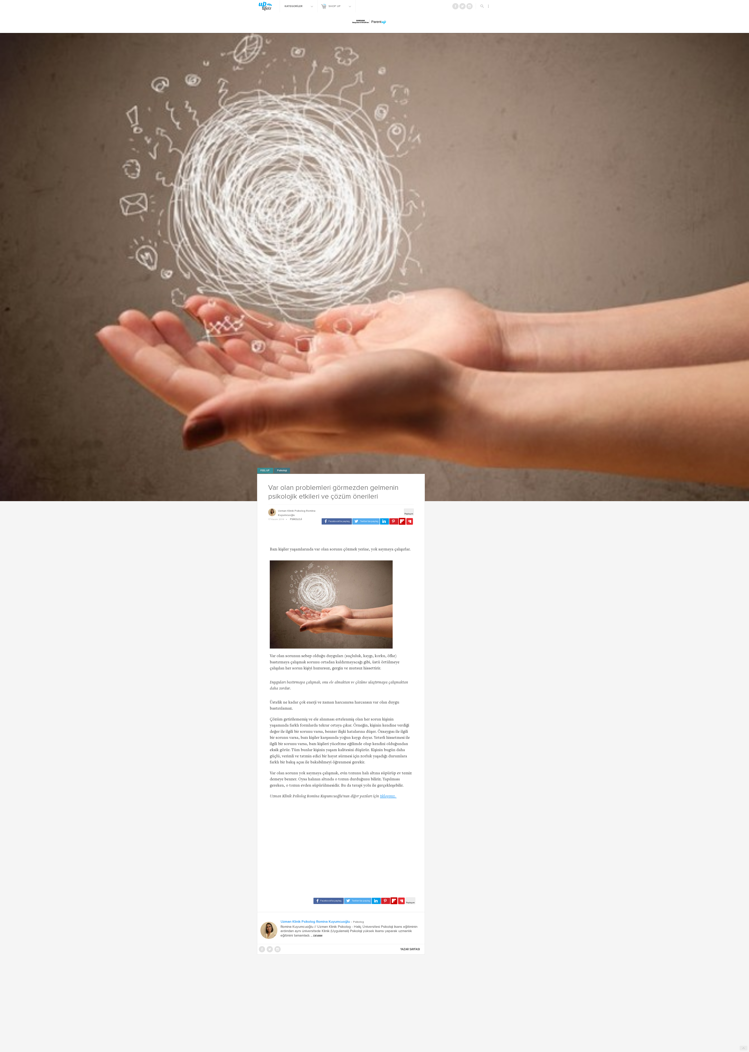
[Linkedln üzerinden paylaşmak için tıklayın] (384, 521)
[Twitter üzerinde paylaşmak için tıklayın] (366, 521)
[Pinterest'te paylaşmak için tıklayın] (393, 521)
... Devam (316, 935)
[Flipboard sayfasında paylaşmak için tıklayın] (402, 521)
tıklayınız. (388, 796)
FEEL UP (265, 470)
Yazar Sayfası (410, 949)
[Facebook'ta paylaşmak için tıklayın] (337, 521)
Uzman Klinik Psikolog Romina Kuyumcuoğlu (296, 513)
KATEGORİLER (294, 6)
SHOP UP (334, 6)
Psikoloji (282, 470)
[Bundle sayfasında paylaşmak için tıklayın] (409, 521)
